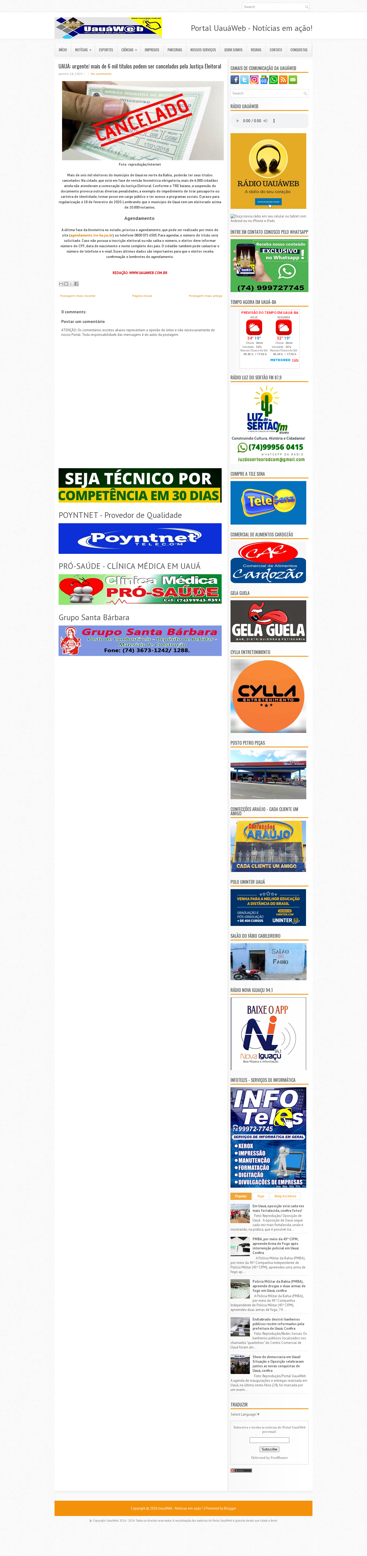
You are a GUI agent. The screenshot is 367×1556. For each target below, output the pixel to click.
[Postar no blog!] (66, 283)
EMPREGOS (152, 49)
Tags (260, 1196)
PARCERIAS (175, 49)
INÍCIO (63, 49)
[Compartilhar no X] (71, 283)
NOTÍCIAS (83, 49)
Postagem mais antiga (205, 296)
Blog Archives (285, 1196)
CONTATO (276, 49)
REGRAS (256, 49)
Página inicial (142, 296)
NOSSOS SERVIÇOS (203, 49)
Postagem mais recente (77, 296)
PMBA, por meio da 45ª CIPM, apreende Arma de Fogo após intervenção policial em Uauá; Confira (276, 1246)
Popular (241, 1196)
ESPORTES (106, 49)
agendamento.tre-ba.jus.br (91, 235)
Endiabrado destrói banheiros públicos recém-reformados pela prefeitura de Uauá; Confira (278, 1324)
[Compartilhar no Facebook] (76, 283)
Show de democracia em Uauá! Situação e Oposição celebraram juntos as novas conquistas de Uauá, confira (278, 1364)
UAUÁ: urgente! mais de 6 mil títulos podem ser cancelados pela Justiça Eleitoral (140, 66)
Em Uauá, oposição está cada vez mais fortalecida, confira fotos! (278, 1208)
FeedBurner (279, 1458)
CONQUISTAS (299, 49)
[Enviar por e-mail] (61, 283)
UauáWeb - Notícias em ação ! (180, 1508)
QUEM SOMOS (233, 49)
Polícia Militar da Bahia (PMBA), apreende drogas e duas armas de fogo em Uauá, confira (279, 1286)
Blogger (230, 1508)
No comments (101, 74)
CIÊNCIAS (129, 49)
